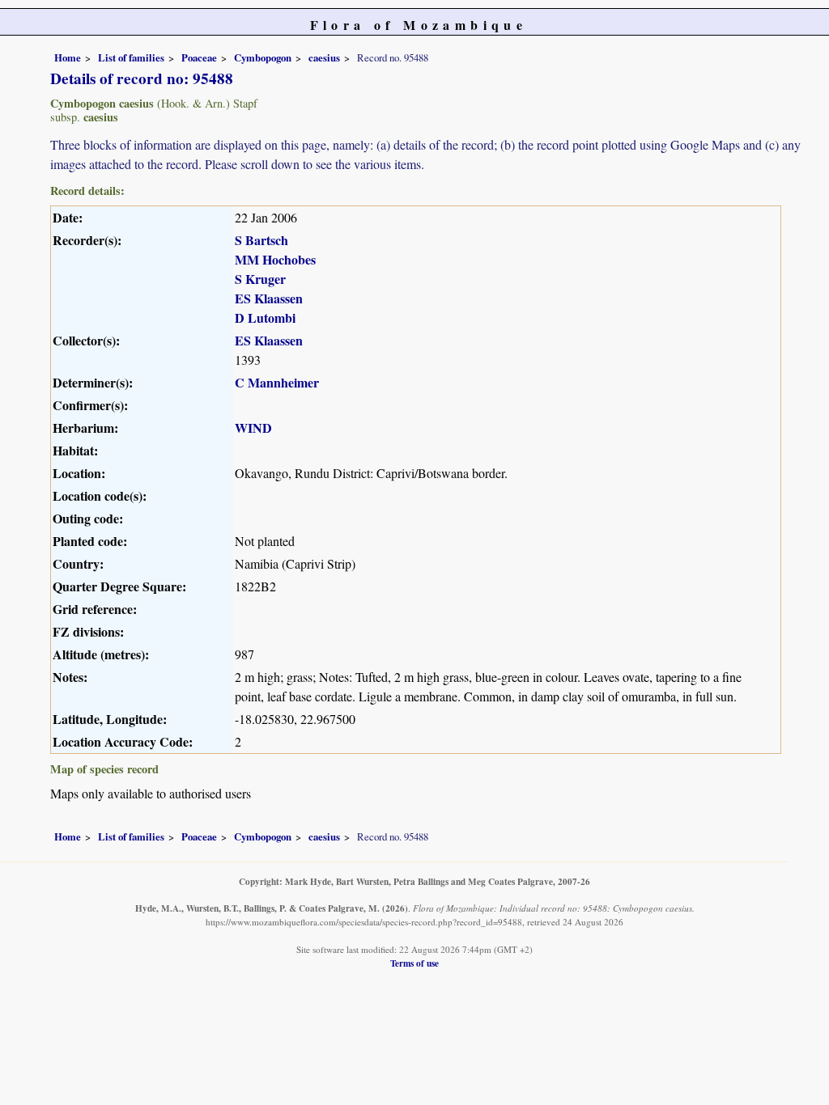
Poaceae (199, 57)
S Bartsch (261, 240)
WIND (253, 427)
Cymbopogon (262, 57)
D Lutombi (265, 317)
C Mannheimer (277, 382)
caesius (324, 57)
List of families (131, 57)
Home (67, 57)
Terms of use (414, 963)
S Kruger (260, 278)
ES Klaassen (269, 298)
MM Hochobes (275, 259)
